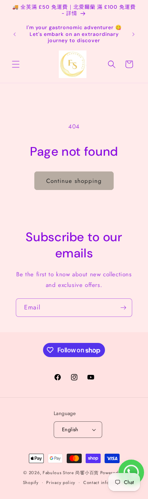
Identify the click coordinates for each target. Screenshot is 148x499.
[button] (15, 64)
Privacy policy (60, 482)
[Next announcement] (133, 34)
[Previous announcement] (14, 34)
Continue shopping (74, 181)
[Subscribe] (123, 307)
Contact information (104, 482)
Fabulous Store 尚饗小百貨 (71, 472)
